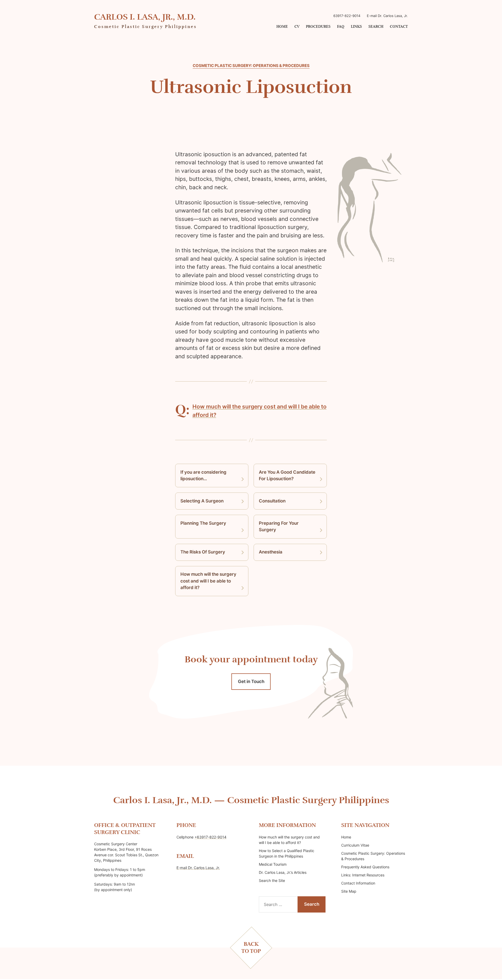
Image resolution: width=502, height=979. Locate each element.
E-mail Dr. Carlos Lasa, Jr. (387, 16)
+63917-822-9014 (210, 837)
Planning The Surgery (203, 523)
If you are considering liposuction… (203, 475)
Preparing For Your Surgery (279, 527)
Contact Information (358, 883)
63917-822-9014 (346, 16)
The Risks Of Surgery (202, 552)
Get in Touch (251, 681)
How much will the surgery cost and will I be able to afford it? (208, 581)
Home (282, 27)
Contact (399, 27)
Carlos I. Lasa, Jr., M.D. (145, 17)
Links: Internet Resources (362, 875)
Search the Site (272, 880)
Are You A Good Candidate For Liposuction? (287, 475)
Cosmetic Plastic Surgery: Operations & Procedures (251, 65)
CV (296, 27)
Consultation (272, 501)
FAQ (340, 27)
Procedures (318, 27)
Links (356, 27)
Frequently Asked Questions (365, 867)
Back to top (251, 948)
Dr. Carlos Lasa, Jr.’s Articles (282, 872)
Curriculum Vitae (355, 845)
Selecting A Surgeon (202, 501)
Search (375, 27)
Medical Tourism (273, 864)
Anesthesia (270, 552)
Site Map (348, 891)
